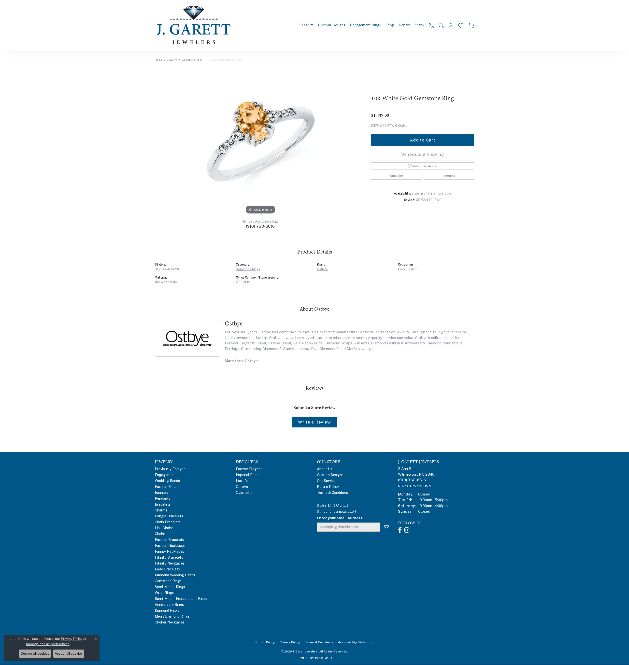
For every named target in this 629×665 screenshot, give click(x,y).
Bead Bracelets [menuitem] (167, 569)
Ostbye (322, 269)
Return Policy (328, 486)
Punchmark (323, 657)
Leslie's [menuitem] (242, 481)
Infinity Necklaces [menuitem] (170, 563)
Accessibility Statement (355, 642)
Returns (449, 175)
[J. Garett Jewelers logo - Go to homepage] (195, 25)
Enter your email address (339, 518)
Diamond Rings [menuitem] (167, 610)
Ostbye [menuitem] (242, 486)
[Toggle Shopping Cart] (471, 25)
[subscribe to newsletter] (386, 527)
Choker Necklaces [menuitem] (170, 622)
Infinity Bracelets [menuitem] (169, 557)
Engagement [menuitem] (165, 475)
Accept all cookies (69, 653)
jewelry (172, 59)
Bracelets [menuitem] (163, 504)
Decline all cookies (35, 653)
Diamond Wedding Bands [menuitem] (175, 575)
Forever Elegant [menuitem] (249, 469)
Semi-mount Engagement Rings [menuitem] (181, 598)
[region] (260, 141)
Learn (419, 25)
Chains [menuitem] (160, 534)
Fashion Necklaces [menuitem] (170, 545)
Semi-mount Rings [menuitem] (170, 587)
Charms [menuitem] (161, 510)
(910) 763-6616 (260, 226)
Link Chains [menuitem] (164, 528)
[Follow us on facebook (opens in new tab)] (400, 530)
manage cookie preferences (48, 644)
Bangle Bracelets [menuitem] (169, 516)
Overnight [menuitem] (244, 492)
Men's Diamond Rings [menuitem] (172, 616)
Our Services (327, 481)
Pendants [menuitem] (162, 498)
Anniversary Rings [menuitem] (169, 604)
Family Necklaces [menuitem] (169, 551)
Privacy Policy (290, 642)
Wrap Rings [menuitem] (164, 593)
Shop (390, 25)
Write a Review (314, 421)
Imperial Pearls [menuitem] (248, 475)
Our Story (305, 25)
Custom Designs (331, 25)
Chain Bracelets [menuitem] (168, 522)
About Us (324, 469)
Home (158, 59)
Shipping (396, 175)
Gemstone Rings (192, 59)
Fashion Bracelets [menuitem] (169, 540)
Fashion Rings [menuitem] (166, 486)
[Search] (441, 25)
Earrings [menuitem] (161, 492)
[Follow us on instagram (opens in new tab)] (406, 530)
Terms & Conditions (333, 492)
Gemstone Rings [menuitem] (168, 581)
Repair (404, 25)
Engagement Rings (365, 25)
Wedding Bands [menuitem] (167, 481)
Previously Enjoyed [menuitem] (170, 469)
